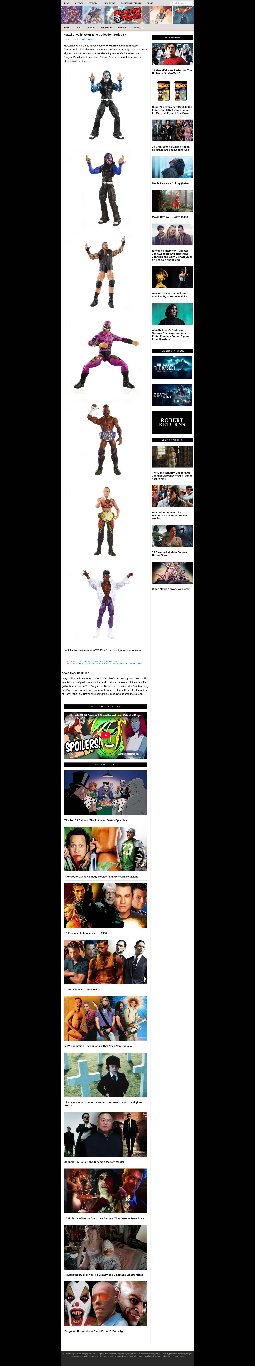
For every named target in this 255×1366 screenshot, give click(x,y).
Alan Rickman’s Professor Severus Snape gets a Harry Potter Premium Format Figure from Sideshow (170, 335)
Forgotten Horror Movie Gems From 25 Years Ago (94, 1331)
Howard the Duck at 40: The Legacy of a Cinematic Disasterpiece (103, 1274)
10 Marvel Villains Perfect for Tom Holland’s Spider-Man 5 (172, 72)
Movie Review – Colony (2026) (170, 183)
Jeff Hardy (100, 664)
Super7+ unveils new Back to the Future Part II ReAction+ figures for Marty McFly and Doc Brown (172, 110)
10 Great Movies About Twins (82, 989)
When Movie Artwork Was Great (171, 589)
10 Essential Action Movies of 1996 (85, 933)
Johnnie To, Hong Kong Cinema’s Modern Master (94, 1162)
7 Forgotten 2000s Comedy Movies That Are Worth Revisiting (101, 876)
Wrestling (108, 661)
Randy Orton (118, 664)
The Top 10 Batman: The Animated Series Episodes (95, 820)
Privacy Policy (147, 1356)
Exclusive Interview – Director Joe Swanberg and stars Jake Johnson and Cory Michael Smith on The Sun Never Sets (172, 255)
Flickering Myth (127, 15)
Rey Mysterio (131, 664)
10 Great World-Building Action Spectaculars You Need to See (171, 148)
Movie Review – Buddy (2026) (170, 217)
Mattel (109, 664)
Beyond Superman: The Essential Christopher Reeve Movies (169, 515)
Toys (101, 661)
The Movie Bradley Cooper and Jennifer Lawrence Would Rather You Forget (172, 475)
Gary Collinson (85, 661)
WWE (75, 61)
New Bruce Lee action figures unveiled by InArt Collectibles (170, 295)
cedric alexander (86, 664)
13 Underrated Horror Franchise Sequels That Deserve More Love (104, 1218)
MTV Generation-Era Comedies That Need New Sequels (98, 1046)
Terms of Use (134, 1356)
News (95, 661)
